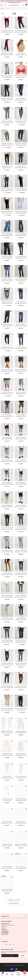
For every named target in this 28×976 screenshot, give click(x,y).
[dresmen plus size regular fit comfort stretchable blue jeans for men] (21, 181)
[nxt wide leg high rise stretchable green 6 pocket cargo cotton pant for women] (21, 746)
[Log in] (22, 5)
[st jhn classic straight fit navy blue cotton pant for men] (7, 859)
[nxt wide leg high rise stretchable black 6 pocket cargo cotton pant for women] (21, 723)
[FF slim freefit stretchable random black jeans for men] (21, 249)
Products (6, 8)
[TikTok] (10, 944)
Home (2, 8)
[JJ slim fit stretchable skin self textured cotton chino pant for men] (7, 610)
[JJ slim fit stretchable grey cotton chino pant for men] (7, 542)
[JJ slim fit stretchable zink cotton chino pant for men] (7, 633)
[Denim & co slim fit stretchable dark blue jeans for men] (21, 158)
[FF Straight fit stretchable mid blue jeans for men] (21, 271)
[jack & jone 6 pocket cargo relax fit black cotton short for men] (7, 362)
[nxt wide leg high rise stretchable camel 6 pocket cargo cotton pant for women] (7, 746)
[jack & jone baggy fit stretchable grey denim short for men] (7, 407)
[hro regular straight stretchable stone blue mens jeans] (21, 339)
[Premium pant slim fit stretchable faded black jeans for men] (7, 836)
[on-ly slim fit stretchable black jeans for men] (21, 768)
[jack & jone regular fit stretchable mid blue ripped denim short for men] (7, 497)
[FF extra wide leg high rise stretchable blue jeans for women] (7, 226)
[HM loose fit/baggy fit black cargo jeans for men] (7, 316)
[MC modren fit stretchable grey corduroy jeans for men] (7, 678)
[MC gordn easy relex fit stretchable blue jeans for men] (21, 633)
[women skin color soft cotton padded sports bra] (21, 859)
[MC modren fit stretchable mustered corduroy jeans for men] (21, 678)
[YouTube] (13, 944)
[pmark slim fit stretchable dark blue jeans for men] (21, 791)
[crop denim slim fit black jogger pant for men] (7, 158)
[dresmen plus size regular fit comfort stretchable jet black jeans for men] (7, 203)
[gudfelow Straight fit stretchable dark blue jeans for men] (21, 294)
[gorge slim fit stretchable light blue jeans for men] (7, 294)
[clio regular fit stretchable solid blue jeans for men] (21, 136)
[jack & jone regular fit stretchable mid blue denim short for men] (21, 475)
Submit (23, 955)
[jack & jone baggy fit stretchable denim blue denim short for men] (21, 384)
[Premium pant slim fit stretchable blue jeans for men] (21, 813)
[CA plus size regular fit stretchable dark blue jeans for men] (21, 90)
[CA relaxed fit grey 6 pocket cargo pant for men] (21, 113)
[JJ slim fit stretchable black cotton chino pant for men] (7, 520)
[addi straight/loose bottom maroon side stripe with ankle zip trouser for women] (7, 45)
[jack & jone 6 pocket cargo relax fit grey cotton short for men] (21, 362)
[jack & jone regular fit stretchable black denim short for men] (7, 429)
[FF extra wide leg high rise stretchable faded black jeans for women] (21, 226)
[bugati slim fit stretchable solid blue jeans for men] (7, 90)
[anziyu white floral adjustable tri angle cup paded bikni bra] (21, 45)
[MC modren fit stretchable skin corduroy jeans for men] (7, 701)
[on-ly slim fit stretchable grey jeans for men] (7, 791)
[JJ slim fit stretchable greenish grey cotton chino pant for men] (21, 520)
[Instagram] (6, 944)
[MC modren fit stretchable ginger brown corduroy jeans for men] (21, 655)
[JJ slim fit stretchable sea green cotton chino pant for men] (7, 588)
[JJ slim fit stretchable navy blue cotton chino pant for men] (21, 565)
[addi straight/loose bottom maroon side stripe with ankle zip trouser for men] (21, 23)
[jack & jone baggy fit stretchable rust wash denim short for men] (21, 407)
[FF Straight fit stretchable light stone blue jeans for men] (7, 271)
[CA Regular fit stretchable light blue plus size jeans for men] (7, 113)
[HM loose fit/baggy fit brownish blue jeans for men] (21, 316)
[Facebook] (2, 944)
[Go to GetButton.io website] (25, 974)
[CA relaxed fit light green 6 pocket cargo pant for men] (7, 136)
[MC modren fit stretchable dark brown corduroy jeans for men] (7, 655)
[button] (13, 13)
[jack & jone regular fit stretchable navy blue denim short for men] (21, 497)
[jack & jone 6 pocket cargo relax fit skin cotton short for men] (7, 384)
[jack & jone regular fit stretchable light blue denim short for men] (7, 452)
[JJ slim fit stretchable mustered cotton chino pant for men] (7, 565)
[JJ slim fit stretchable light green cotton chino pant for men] (21, 542)
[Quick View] (12, 18)
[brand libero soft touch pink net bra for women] (21, 68)
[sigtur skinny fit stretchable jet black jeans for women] (21, 836)
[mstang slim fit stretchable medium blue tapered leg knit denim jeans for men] (7, 723)
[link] (2, 974)
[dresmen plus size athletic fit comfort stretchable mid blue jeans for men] (7, 181)
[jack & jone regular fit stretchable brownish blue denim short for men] (21, 429)
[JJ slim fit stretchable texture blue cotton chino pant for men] (21, 610)
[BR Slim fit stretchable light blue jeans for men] (7, 68)
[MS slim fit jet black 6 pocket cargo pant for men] (21, 701)
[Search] (5, 5)
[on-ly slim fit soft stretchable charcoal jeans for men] (7, 768)
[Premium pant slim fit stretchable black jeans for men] (7, 813)
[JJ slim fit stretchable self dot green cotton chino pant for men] (21, 588)
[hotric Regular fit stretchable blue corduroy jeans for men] (7, 339)
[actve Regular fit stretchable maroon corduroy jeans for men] (7, 23)
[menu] (1, 5)
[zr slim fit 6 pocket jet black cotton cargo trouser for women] (7, 881)
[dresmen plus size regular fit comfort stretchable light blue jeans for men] (21, 203)
